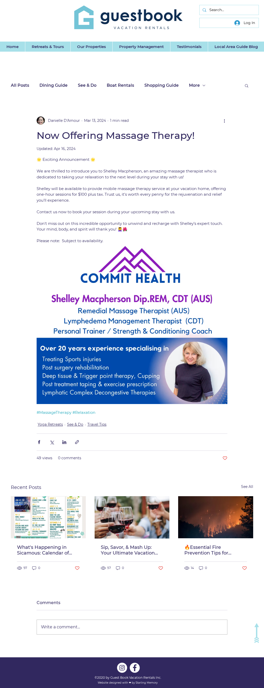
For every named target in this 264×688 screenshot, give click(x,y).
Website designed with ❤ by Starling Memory (128, 682)
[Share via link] (77, 442)
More (194, 85)
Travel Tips (96, 424)
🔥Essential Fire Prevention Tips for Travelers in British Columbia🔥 (206, 550)
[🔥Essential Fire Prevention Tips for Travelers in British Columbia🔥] (215, 517)
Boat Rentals (120, 85)
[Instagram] (122, 668)
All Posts (20, 85)
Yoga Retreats (50, 424)
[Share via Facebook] (39, 442)
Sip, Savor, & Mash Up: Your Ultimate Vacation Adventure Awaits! (128, 550)
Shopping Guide (161, 85)
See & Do (87, 85)
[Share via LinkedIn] (64, 442)
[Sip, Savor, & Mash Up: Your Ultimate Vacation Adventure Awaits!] (132, 517)
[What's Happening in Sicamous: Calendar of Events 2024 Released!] (48, 517)
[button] (246, 85)
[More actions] (224, 120)
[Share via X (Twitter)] (51, 442)
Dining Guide (53, 85)
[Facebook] (135, 668)
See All (247, 486)
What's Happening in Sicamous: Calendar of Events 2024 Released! (43, 550)
